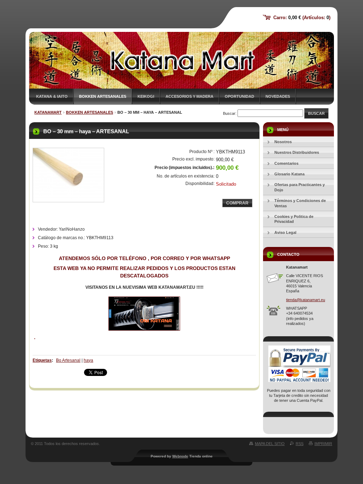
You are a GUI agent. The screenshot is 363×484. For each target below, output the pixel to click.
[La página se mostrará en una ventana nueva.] (68, 175)
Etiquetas (42, 360)
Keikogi (146, 96)
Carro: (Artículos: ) (301, 17)
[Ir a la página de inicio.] (58, 24)
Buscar (316, 113)
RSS (299, 443)
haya (88, 360)
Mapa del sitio (270, 443)
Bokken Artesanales (102, 96)
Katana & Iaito (52, 96)
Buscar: (229, 113)
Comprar (237, 203)
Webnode (180, 456)
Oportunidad (239, 96)
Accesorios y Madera (189, 96)
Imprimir (323, 443)
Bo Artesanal (68, 360)
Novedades (278, 96)
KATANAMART (48, 112)
